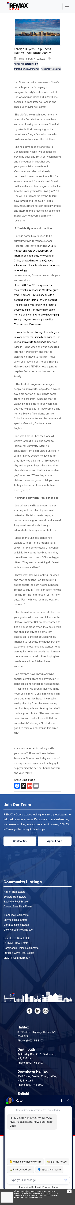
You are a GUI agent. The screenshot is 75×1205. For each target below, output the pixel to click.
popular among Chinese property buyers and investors (37, 278)
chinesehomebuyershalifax (26, 69)
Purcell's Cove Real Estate (18, 952)
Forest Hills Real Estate (16, 938)
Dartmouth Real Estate (16, 924)
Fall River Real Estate (15, 942)
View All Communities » (16, 957)
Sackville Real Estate (15, 901)
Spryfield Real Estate (15, 919)
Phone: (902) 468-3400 (30, 1062)
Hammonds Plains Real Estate (21, 947)
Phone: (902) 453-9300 (30, 1040)
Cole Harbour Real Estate (18, 929)
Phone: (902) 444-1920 (30, 1084)
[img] (71, 1191)
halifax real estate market (26, 64)
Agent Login (54, 840)
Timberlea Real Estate (16, 914)
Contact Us (20, 840)
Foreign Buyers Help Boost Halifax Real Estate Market (32, 51)
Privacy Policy (35, 1198)
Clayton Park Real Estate (17, 906)
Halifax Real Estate (14, 891)
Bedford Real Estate (14, 896)
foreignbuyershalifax (51, 69)
